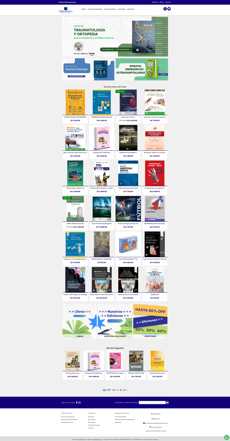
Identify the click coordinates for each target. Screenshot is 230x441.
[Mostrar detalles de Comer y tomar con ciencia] (157, 361)
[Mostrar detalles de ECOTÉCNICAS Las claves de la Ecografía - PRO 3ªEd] (94, 361)
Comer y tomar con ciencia (157, 373)
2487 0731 (156, 419)
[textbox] (152, 9)
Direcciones (91, 422)
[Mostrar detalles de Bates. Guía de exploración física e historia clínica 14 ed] (75, 137)
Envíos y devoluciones (67, 417)
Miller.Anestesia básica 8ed (128, 188)
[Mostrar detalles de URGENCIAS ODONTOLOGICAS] (101, 102)
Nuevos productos (120, 417)
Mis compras (92, 419)
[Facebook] (76, 402)
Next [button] (170, 355)
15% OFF (67, 198)
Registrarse (155, 2)
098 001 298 (156, 414)
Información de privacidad (69, 419)
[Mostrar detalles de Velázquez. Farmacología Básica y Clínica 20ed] (75, 244)
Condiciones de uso (67, 422)
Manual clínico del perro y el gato (101, 188)
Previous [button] (59, 355)
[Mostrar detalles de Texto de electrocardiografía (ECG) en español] (101, 208)
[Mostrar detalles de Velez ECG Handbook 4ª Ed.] (128, 244)
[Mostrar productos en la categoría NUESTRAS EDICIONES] (115, 321)
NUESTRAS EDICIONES (115, 336)
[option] (72, 365)
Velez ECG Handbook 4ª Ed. (128, 259)
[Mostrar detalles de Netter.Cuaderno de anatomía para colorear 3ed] (128, 279)
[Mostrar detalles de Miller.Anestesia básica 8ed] (128, 173)
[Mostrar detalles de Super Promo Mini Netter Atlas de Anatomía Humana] (154, 244)
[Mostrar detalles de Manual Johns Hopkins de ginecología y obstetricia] (75, 173)
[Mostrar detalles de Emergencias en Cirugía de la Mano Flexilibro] (154, 173)
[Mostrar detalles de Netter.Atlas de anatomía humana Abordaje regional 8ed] (101, 279)
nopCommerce (82, 439)
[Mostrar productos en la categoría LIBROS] (80, 321)
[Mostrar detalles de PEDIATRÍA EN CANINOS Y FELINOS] (128, 137)
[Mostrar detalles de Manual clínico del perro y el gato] (101, 173)
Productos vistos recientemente (124, 419)
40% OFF (120, 91)
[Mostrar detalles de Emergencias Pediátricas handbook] (101, 137)
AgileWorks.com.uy (98, 439)
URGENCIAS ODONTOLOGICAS (101, 117)
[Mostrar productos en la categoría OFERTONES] (150, 321)
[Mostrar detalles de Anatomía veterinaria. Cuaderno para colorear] (154, 102)
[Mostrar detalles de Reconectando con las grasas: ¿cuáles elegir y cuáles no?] (136, 361)
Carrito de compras (169, 9)
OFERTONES (150, 336)
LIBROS (79, 336)
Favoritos (91, 428)
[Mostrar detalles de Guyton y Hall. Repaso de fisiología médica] (75, 279)
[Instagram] (79, 403)
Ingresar (161, 2)
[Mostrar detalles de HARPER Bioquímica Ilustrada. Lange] (154, 208)
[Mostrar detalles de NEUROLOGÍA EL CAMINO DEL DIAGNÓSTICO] (101, 244)
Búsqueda (118, 422)
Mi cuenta (91, 417)
